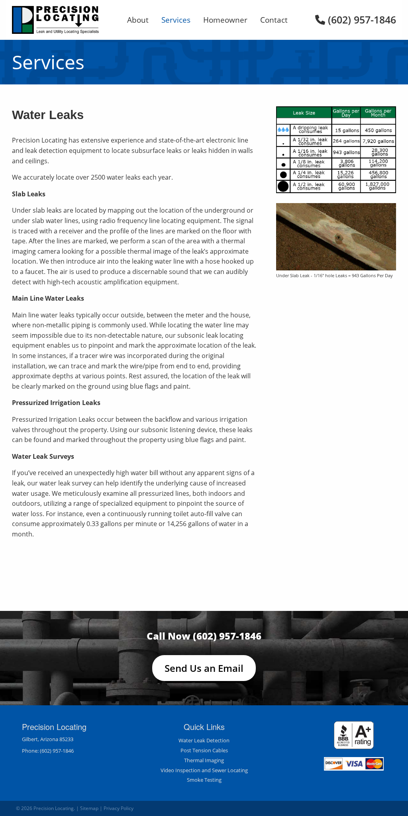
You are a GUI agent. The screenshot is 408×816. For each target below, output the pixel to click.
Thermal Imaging (204, 760)
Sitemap (89, 808)
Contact (274, 19)
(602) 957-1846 (360, 19)
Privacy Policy (118, 808)
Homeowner (225, 19)
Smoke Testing (204, 779)
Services (175, 19)
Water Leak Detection (204, 740)
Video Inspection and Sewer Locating (204, 770)
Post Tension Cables (204, 750)
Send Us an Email (204, 668)
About (138, 19)
